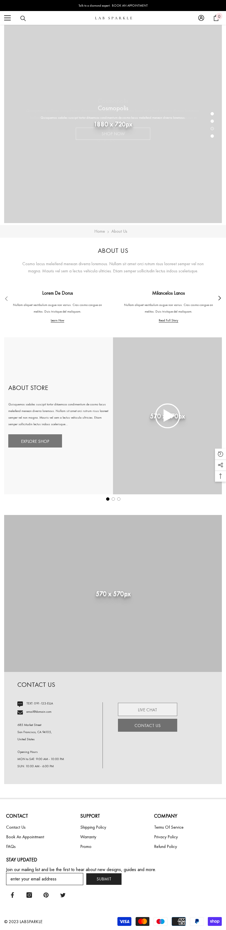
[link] (57, 307)
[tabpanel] (113, 124)
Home (99, 231)
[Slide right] (219, 298)
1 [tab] (212, 113)
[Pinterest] (46, 895)
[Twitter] (63, 895)
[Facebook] (12, 895)
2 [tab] (212, 121)
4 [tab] (212, 136)
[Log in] (201, 17)
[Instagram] (29, 895)
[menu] (7, 18)
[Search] (23, 18)
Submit (103, 879)
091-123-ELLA (43, 703)
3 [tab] (212, 128)
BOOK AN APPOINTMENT (130, 5)
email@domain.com (39, 711)
